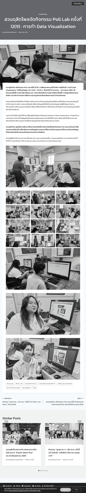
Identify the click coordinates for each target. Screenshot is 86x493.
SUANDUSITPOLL (31, 384)
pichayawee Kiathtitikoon (15, 460)
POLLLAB (19, 384)
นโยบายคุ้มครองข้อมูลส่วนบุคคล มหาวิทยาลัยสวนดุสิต (25, 491)
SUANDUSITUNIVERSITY (47, 384)
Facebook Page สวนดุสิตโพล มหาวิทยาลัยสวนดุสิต (42, 141)
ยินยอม (65, 490)
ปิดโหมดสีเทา (78, 4)
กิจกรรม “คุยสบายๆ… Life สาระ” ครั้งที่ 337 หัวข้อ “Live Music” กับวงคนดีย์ (22, 401)
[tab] (38, 470)
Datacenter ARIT (55, 460)
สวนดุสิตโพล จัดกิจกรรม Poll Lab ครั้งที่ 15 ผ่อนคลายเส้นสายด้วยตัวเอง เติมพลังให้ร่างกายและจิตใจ (64, 401)
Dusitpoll (10, 384)
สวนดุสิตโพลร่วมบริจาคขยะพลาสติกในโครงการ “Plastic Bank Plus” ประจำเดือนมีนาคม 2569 (21, 452)
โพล (34, 388)
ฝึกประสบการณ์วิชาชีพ (65, 384)
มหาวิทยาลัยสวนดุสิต (13, 388)
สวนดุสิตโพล (16, 141)
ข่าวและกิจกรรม (43, 14)
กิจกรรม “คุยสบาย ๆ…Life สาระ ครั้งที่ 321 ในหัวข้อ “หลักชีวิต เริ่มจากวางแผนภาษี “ (64, 452)
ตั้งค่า (76, 490)
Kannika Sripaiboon (11, 32)
